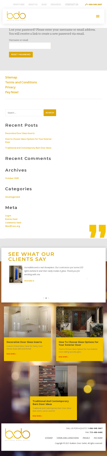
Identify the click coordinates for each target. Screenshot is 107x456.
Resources (56, 4)
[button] (97, 16)
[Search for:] (23, 113)
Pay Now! (12, 92)
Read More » (11, 354)
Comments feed (13, 222)
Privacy (10, 87)
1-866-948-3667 (95, 428)
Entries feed (11, 219)
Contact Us (71, 4)
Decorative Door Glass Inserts (20, 133)
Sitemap (11, 77)
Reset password (21, 54)
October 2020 (12, 178)
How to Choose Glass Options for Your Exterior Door (79, 343)
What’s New (18, 4)
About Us (32, 4)
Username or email (18, 40)
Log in (8, 215)
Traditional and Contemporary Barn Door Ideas (28, 147)
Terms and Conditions (21, 82)
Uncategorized (12, 196)
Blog (43, 4)
